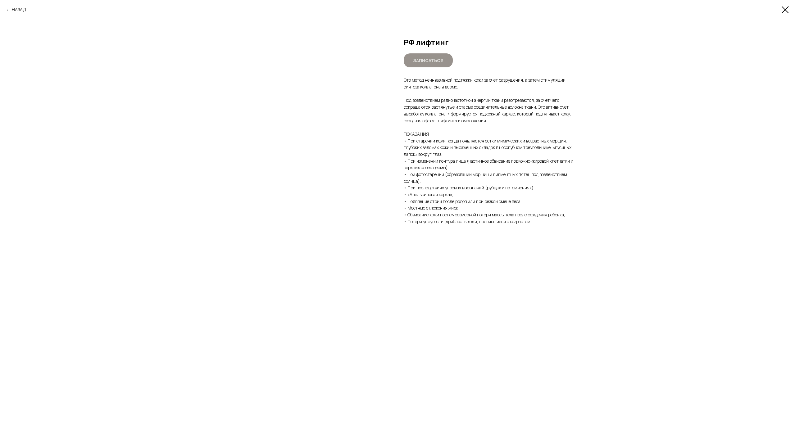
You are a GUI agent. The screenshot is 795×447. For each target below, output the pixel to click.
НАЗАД (19, 9)
